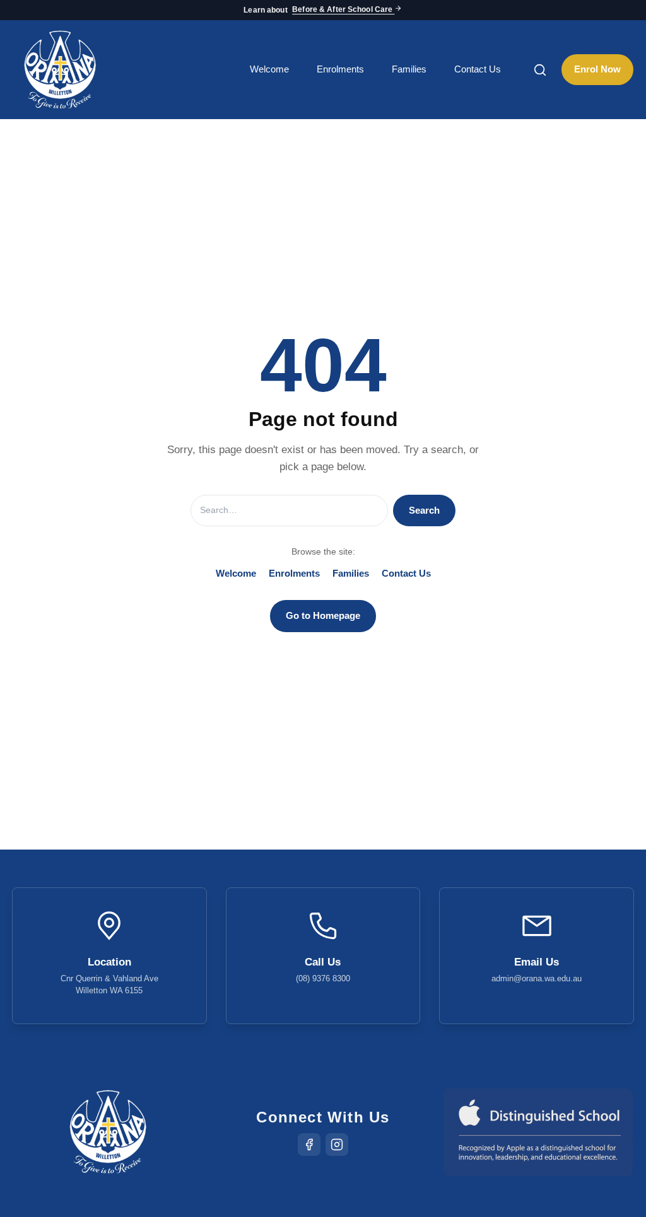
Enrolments (340, 69)
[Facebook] (309, 1144)
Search (424, 510)
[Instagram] (337, 1144)
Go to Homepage (323, 615)
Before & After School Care (343, 10)
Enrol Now (597, 69)
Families (409, 69)
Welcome (269, 69)
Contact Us (477, 69)
